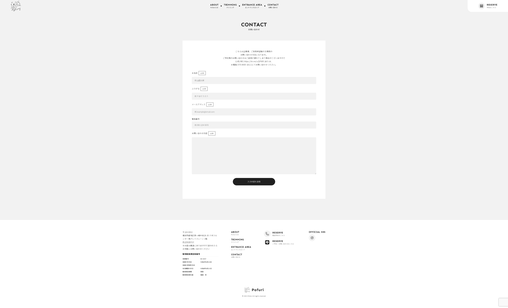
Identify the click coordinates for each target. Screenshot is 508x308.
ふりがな (196, 88)
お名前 (195, 73)
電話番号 (196, 119)
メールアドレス (198, 104)
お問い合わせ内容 (199, 133)
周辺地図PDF (188, 242)
